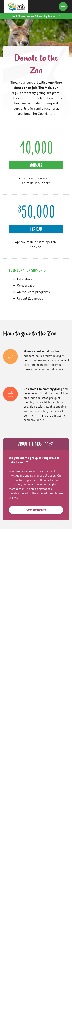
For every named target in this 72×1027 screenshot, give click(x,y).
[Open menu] (63, 6)
